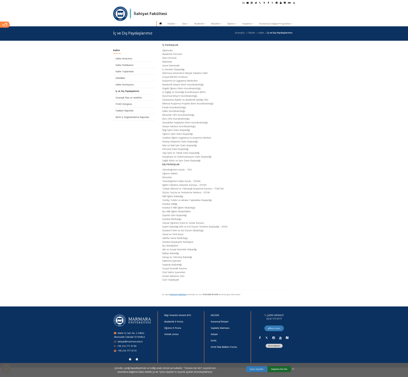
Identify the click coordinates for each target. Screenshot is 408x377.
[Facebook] (259, 337)
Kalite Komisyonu (125, 84)
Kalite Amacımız (124, 58)
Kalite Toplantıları (125, 71)
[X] (266, 337)
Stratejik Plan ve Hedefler (129, 97)
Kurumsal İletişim (220, 321)
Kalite (261, 32)
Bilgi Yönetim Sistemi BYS (177, 315)
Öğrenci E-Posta (172, 327)
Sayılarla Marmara (220, 327)
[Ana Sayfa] (160, 23)
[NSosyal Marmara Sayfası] (284, 2)
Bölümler (215, 23)
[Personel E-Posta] (247, 2)
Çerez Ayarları (274, 345)
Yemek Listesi (171, 334)
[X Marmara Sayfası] (272, 2)
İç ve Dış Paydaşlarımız (127, 91)
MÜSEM (215, 315)
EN (289, 2)
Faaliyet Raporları (125, 110)
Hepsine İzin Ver (279, 369)
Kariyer (214, 334)
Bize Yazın (275, 328)
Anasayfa (239, 32)
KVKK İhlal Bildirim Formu (224, 346)
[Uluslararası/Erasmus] (255, 2)
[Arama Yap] (294, 3)
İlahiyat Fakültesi (178, 294)
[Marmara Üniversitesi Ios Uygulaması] (136, 359)
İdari (184, 23)
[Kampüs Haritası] (264, 2)
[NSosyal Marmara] (287, 337)
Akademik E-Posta (173, 321)
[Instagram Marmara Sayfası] (276, 2)
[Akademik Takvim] (251, 2)
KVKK (213, 340)
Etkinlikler (120, 77)
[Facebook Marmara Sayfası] (268, 2)
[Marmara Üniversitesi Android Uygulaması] (130, 359)
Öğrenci (231, 23)
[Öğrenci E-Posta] (243, 2)
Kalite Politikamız (125, 65)
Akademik (199, 23)
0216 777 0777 (274, 318)
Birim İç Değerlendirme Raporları (132, 117)
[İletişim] (260, 2)
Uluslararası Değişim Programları (275, 23)
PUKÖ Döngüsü (124, 104)
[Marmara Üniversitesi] (120, 14)
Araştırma (246, 23)
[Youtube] (280, 337)
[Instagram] (273, 337)
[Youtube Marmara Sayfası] (280, 2)
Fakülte (171, 23)
